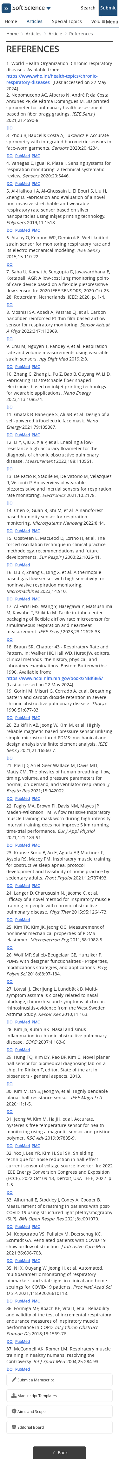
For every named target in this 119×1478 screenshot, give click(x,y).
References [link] (81, 34)
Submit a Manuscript (35, 1379)
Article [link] (55, 34)
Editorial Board (30, 1427)
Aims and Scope (31, 1411)
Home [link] (12, 34)
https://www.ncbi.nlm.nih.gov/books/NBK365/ (54, 678)
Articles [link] (34, 34)
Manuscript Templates (37, 1395)
